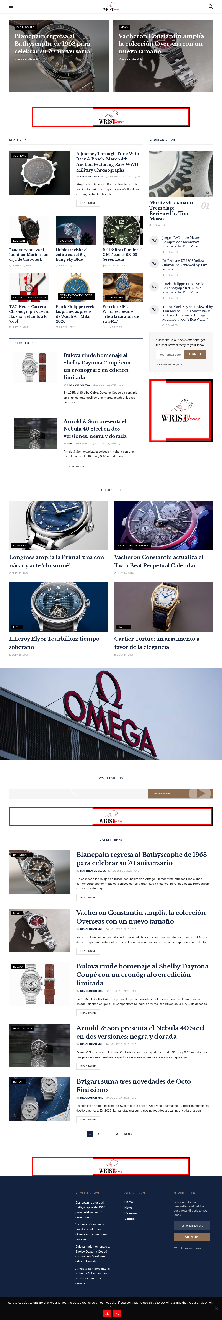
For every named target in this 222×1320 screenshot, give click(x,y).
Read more (90, 202)
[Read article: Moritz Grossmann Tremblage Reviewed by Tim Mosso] (181, 174)
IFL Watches (115, 297)
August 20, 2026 (131, 58)
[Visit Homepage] (111, 6)
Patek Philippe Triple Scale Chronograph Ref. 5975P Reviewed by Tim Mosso (183, 288)
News (124, 27)
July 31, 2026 (19, 327)
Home (128, 1202)
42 (116, 1133)
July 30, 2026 (66, 327)
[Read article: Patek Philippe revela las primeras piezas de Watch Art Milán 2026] (76, 287)
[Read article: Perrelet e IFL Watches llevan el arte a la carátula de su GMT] (123, 287)
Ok (107, 1313)
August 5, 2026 (21, 265)
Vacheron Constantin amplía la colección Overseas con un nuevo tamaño (161, 44)
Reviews (130, 1213)
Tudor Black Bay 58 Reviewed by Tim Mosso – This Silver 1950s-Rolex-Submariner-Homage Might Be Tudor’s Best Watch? (187, 313)
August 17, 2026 (118, 1097)
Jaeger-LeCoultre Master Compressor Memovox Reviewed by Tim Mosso (181, 242)
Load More (76, 466)
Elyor (17, 627)
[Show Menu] (11, 6)
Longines (19, 545)
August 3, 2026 (115, 265)
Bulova (18, 966)
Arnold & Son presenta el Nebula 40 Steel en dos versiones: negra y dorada (95, 429)
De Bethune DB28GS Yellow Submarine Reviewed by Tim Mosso (184, 265)
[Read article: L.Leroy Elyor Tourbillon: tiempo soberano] (58, 607)
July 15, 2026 (19, 654)
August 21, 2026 (27, 58)
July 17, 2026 (19, 573)
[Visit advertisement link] (111, 117)
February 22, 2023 (120, 176)
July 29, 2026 (113, 327)
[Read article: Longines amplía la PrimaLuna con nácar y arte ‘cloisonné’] (58, 525)
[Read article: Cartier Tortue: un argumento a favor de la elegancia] (163, 607)
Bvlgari (18, 1082)
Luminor (19, 240)
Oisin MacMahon (91, 176)
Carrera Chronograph (29, 297)
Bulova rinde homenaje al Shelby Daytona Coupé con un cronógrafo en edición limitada (142, 975)
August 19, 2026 (105, 384)
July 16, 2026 (125, 573)
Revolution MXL (78, 384)
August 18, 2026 (105, 443)
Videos (129, 1218)
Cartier (123, 627)
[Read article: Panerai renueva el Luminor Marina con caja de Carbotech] (29, 230)
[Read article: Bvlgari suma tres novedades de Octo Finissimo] (39, 1099)
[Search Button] (211, 6)
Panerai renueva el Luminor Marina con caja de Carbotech (28, 255)
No (117, 1313)
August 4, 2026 (68, 265)
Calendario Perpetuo (133, 545)
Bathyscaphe (25, 27)
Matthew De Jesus (93, 871)
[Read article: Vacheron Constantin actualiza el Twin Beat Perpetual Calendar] (163, 525)
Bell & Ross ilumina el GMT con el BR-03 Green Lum (123, 255)
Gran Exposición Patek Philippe (76, 296)
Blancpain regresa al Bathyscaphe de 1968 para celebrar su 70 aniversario (52, 44)
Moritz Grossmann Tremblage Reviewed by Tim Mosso (171, 210)
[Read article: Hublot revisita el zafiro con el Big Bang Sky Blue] (76, 230)
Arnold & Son (22, 1028)
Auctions (19, 155)
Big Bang (66, 240)
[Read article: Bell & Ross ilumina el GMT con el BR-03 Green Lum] (123, 230)
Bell (110, 240)
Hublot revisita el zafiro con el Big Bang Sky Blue (72, 255)
